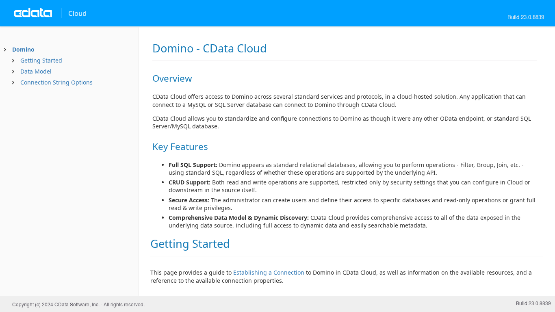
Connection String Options (56, 82)
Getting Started (41, 60)
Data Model (36, 71)
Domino (23, 49)
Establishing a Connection (268, 272)
